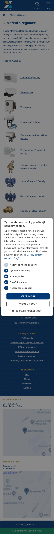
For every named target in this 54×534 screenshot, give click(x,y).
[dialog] (27, 267)
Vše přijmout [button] (28, 296)
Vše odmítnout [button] (28, 303)
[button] (27, 311)
